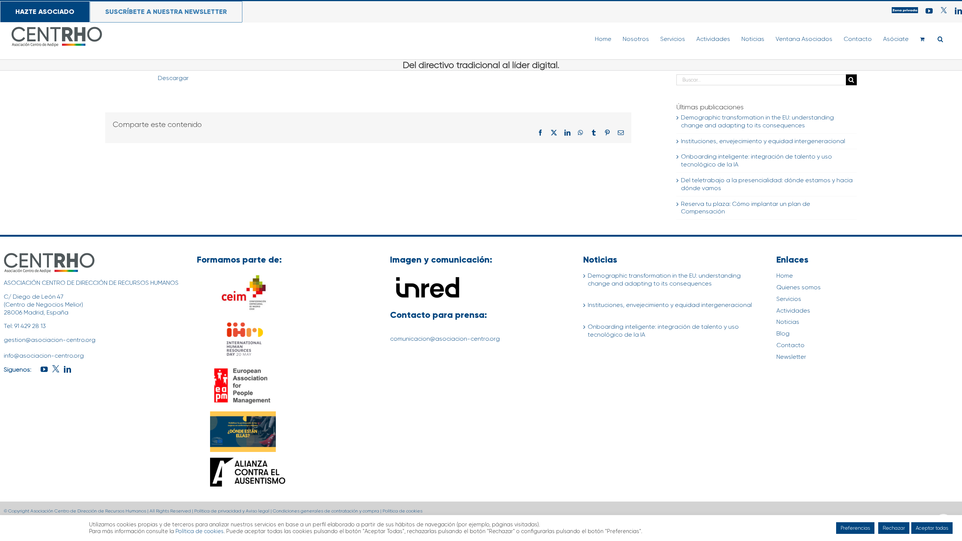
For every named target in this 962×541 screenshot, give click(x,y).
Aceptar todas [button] (932, 528)
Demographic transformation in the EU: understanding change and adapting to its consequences (757, 121)
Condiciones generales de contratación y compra (326, 511)
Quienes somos (798, 287)
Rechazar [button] (894, 528)
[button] (940, 39)
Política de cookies (402, 511)
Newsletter (791, 356)
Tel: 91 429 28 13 (25, 325)
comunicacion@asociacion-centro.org (445, 338)
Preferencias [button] (855, 528)
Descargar (173, 78)
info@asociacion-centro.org (44, 355)
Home (784, 275)
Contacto (790, 345)
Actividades (793, 310)
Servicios (788, 298)
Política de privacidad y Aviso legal (231, 511)
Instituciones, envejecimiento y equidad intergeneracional (763, 141)
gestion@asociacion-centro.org (49, 339)
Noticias (787, 321)
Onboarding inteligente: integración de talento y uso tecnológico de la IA (663, 330)
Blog (783, 333)
